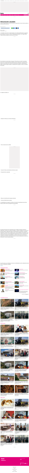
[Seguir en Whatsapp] (27, 463)
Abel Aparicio (2, 321)
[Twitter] (16, 28)
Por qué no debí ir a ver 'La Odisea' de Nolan (21, 319)
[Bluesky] (15, 28)
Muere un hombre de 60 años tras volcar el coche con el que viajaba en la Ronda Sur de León (21, 308)
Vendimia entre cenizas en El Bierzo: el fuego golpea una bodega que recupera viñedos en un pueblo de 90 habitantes (7, 382)
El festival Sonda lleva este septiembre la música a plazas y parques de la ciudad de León (7, 432)
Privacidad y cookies (14, 469)
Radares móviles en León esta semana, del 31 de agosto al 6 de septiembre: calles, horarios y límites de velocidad (21, 382)
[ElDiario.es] (5, 460)
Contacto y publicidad (14, 471)
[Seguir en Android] (20, 459)
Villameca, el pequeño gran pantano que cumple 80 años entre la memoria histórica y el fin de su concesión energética (7, 320)
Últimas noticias (3, 397)
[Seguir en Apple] (21, 459)
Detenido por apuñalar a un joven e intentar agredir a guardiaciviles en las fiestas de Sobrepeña (21, 358)
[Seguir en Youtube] (25, 463)
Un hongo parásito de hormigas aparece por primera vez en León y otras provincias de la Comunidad (7, 408)
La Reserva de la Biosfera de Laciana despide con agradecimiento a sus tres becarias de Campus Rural (21, 432)
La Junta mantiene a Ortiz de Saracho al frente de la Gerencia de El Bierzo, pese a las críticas (7, 420)
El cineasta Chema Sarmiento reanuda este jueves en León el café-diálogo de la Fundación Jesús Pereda (21, 394)
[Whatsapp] (12, 28)
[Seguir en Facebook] (22, 463)
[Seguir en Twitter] (21, 463)
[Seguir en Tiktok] (26, 463)
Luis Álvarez (16, 433)
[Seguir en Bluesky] (20, 463)
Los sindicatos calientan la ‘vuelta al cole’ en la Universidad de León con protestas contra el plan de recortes (21, 334)
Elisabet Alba (2, 383)
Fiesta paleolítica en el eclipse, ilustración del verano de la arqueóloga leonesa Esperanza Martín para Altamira (7, 394)
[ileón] (5, 458)
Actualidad (1, 265)
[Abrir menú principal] (28, 13)
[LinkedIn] (18, 28)
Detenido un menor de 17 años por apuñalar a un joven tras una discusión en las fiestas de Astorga (7, 358)
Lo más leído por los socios (4, 297)
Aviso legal (14, 470)
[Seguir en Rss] (20, 464)
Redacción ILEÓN (17, 309)
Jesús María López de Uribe (3, 309)
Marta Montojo (2, 347)
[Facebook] (13, 28)
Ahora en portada (3, 323)
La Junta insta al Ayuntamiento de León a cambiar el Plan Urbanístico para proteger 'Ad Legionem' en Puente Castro (7, 308)
